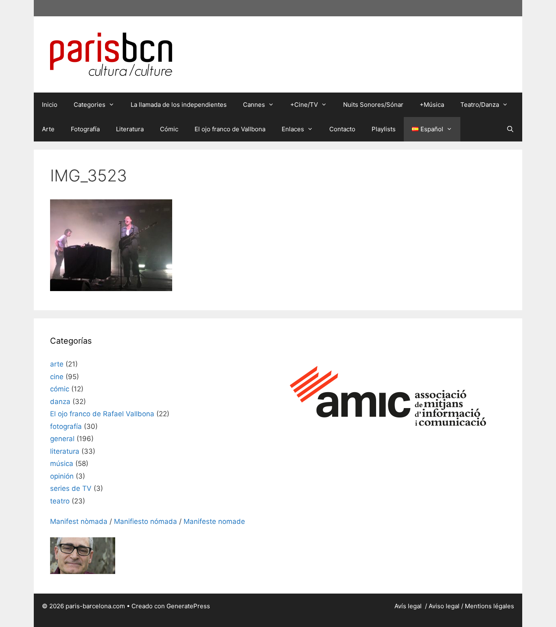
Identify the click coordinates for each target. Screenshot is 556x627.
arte (56, 364)
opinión (62, 476)
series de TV (71, 488)
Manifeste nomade (214, 521)
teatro (60, 501)
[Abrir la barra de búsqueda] (510, 129)
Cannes (254, 104)
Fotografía (85, 129)
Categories (89, 104)
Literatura (130, 129)
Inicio (49, 104)
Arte (48, 129)
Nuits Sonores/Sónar (373, 104)
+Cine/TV (304, 104)
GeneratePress (188, 606)
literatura (64, 451)
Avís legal (408, 606)
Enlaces (293, 129)
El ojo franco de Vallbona (230, 129)
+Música (432, 104)
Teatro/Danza (479, 104)
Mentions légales (489, 606)
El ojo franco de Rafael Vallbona (102, 414)
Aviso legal (444, 606)
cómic (59, 389)
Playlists (384, 129)
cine (56, 377)
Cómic (169, 129)
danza (60, 401)
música (61, 463)
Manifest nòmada (78, 521)
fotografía (66, 426)
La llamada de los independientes (179, 104)
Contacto (342, 129)
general (62, 439)
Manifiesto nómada (145, 521)
